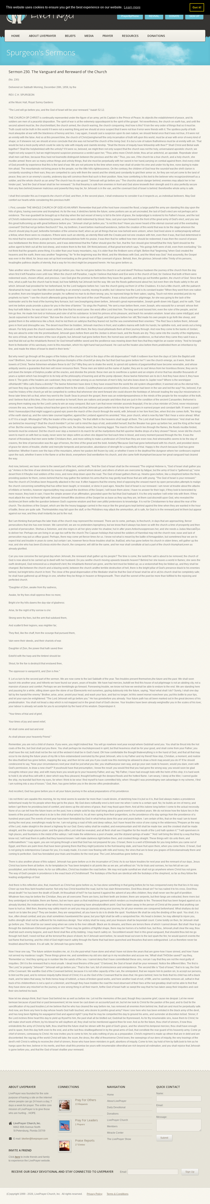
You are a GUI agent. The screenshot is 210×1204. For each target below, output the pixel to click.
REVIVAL (154, 16)
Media (89, 36)
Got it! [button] (197, 7)
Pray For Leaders (86, 1120)
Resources (130, 36)
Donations (156, 36)
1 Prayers (80, 1124)
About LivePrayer (42, 36)
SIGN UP (194, 16)
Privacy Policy (94, 1194)
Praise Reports (85, 1140)
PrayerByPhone (130, 16)
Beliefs (70, 36)
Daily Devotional (116, 1107)
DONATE (174, 16)
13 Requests (81, 1104)
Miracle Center (115, 1132)
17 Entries (80, 1144)
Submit (164, 1137)
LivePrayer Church (117, 1120)
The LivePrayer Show (119, 1139)
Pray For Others (85, 1100)
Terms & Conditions (117, 1194)
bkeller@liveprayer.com (35, 1138)
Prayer (108, 36)
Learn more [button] (132, 7)
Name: (160, 1093)
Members (112, 1126)
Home (15, 36)
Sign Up (189, 1171)
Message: (161, 1117)
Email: (159, 1105)
